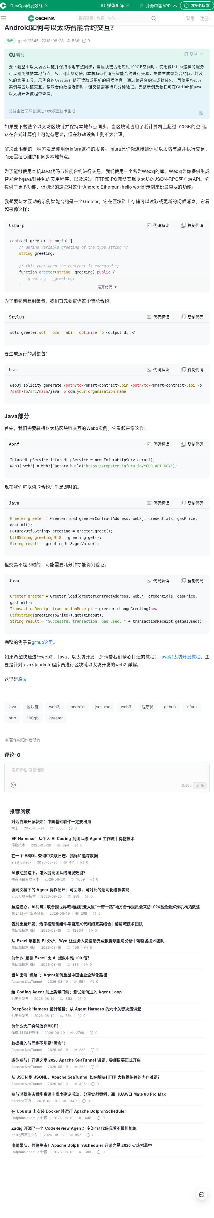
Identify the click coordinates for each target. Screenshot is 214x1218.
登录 (190, 18)
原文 (22, 679)
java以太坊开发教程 (180, 656)
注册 (204, 18)
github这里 (42, 642)
